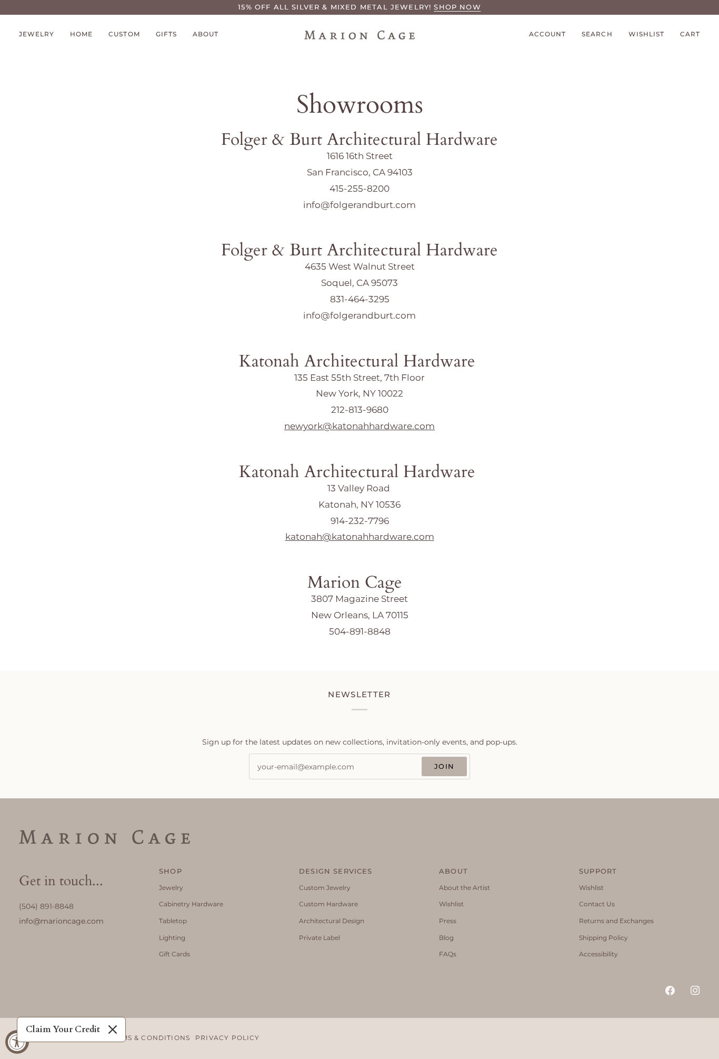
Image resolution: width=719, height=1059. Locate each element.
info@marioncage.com (61, 921)
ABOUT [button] (453, 871)
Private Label (319, 938)
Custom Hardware (328, 904)
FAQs (447, 954)
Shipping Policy (603, 938)
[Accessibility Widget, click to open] (17, 1042)
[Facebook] (670, 990)
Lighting (172, 938)
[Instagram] (695, 990)
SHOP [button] (170, 871)
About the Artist (464, 888)
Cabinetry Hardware (191, 904)
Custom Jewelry (325, 888)
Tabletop (173, 921)
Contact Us (597, 904)
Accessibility (598, 954)
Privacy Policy (227, 1038)
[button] (40, 35)
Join (444, 766)
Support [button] (598, 871)
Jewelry (171, 888)
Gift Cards (174, 954)
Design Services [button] (336, 871)
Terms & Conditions (148, 1038)
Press (447, 921)
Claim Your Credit (63, 1029)
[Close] (112, 1029)
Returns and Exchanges (616, 921)
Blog (446, 938)
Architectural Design (331, 921)
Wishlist (451, 904)
